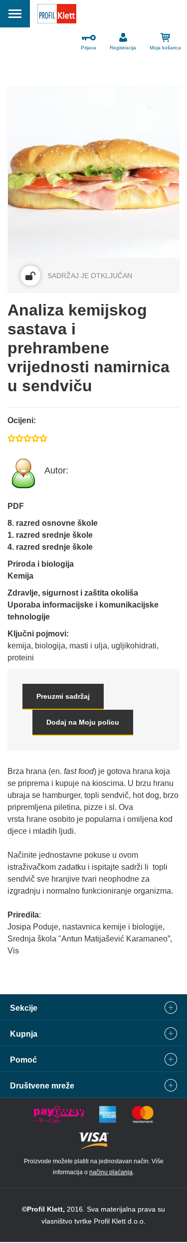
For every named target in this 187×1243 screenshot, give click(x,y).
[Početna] (56, 15)
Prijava (88, 47)
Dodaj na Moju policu (82, 722)
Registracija (123, 47)
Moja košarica (165, 47)
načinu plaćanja (111, 1172)
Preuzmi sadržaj (63, 696)
